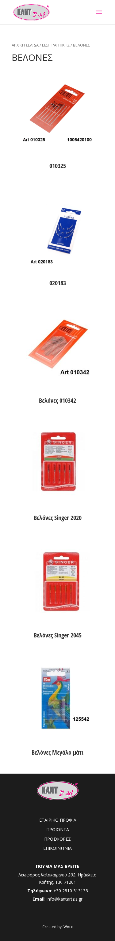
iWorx (68, 926)
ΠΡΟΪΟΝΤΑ (57, 829)
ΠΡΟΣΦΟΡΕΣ (57, 839)
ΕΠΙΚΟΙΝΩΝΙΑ (57, 848)
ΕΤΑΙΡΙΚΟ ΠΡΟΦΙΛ (57, 820)
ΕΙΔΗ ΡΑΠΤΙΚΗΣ (56, 45)
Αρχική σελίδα (25, 45)
